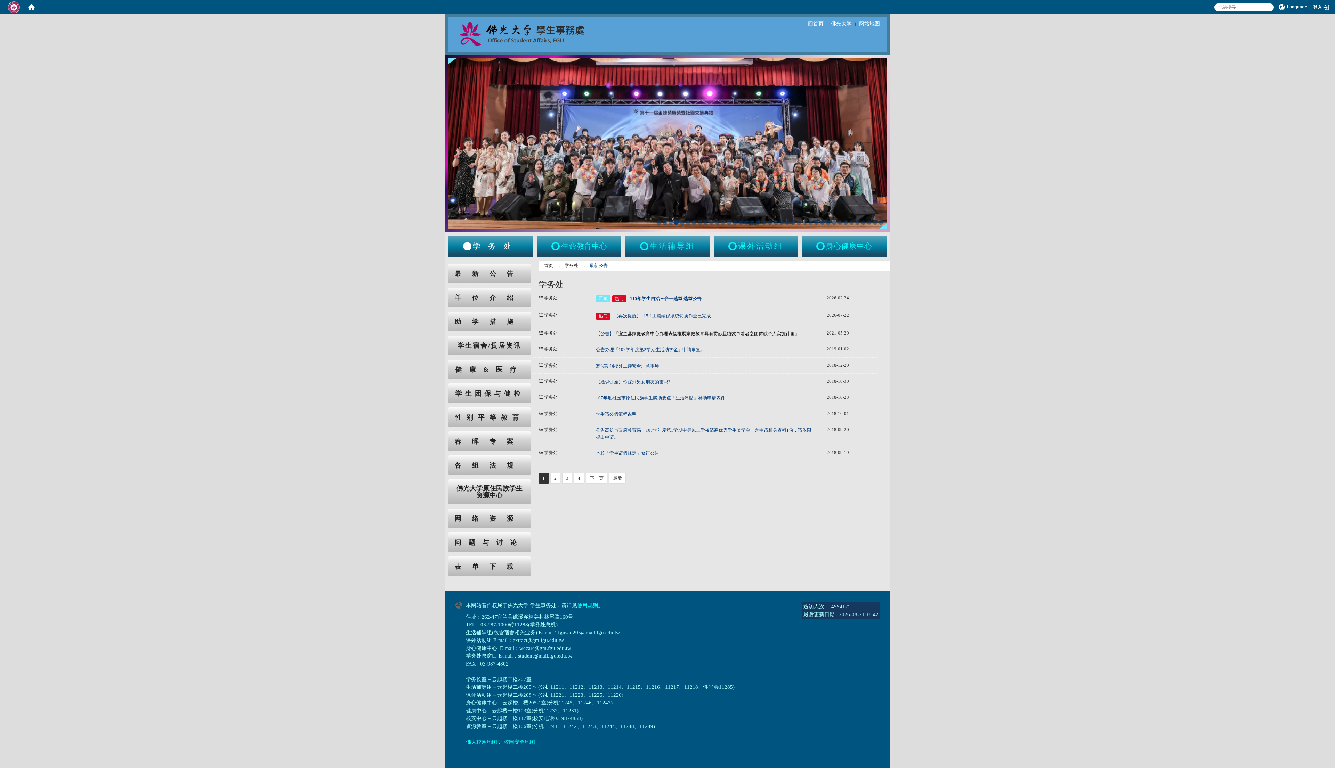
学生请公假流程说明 (616, 414)
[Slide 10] (711, 222)
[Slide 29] (822, 222)
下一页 (597, 478)
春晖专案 (489, 441)
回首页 (816, 23)
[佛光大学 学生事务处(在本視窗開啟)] (537, 33)
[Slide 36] (863, 222)
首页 (548, 265)
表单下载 (489, 566)
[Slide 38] (875, 222)
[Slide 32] (840, 222)
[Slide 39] (881, 222)
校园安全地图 (519, 742)
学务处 (571, 265)
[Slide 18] (758, 222)
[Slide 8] (700, 222)
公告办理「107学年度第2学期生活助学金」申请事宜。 (650, 349)
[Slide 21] (776, 222)
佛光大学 (841, 23)
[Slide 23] (787, 222)
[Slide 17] (752, 222)
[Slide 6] (688, 222)
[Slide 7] (694, 222)
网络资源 (489, 518)
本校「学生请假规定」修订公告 (627, 453)
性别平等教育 (489, 417)
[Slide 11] (717, 222)
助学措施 (489, 321)
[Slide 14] (735, 222)
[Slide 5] (682, 222)
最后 (617, 478)
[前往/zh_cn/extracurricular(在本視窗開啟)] (733, 246)
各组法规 (489, 465)
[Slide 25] (799, 222)
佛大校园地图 (481, 742)
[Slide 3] (671, 222)
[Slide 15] (740, 222)
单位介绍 (489, 297)
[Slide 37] (869, 222)
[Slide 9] (705, 222)
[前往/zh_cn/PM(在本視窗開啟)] (821, 246)
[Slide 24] (793, 222)
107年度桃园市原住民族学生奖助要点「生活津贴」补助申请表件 (660, 397)
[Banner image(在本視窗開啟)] (667, 143)
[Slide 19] (764, 222)
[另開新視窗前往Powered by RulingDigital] (460, 604)
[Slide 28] (816, 222)
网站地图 (869, 23)
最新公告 (489, 273)
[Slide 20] (770, 222)
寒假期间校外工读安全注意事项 (627, 366)
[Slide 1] (659, 222)
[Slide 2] (665, 222)
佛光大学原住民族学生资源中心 (489, 492)
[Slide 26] (805, 222)
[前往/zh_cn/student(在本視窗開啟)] (467, 246)
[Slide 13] (729, 222)
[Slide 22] (781, 222)
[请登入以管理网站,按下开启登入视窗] (14, 7)
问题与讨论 (489, 542)
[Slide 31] (834, 222)
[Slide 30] (828, 222)
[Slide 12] (723, 222)
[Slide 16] (746, 222)
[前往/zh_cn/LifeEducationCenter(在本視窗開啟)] (556, 246)
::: (442, 267)
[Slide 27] (811, 222)
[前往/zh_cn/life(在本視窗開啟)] (645, 246)
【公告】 (697, 333)
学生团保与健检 (489, 393)
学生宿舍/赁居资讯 (489, 345)
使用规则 (587, 605)
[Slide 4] (676, 222)
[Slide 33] (845, 222)
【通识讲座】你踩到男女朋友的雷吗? (633, 382)
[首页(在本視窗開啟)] (31, 7)
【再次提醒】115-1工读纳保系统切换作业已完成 (662, 316)
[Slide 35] (857, 222)
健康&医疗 (489, 369)
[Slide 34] (851, 222)
